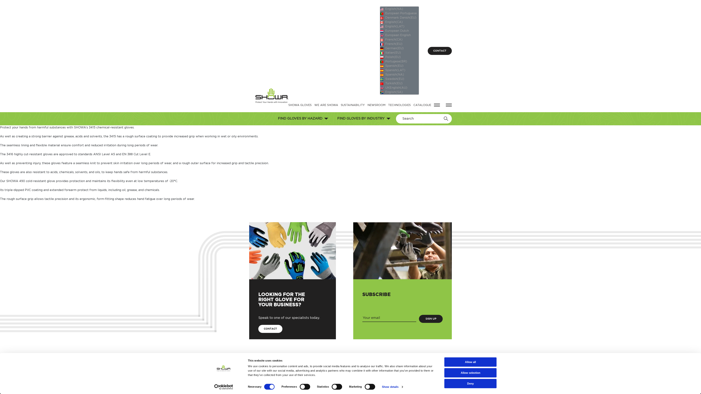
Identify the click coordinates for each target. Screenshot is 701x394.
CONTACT (439, 51)
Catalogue (422, 105)
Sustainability (353, 105)
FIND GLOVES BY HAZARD (300, 118)
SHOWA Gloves (300, 105)
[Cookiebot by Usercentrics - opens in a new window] (224, 387)
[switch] (305, 387)
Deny (470, 383)
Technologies (399, 105)
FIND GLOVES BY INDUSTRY (361, 118)
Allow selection (470, 372)
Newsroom (376, 105)
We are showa (326, 105)
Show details (390, 386)
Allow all (470, 362)
